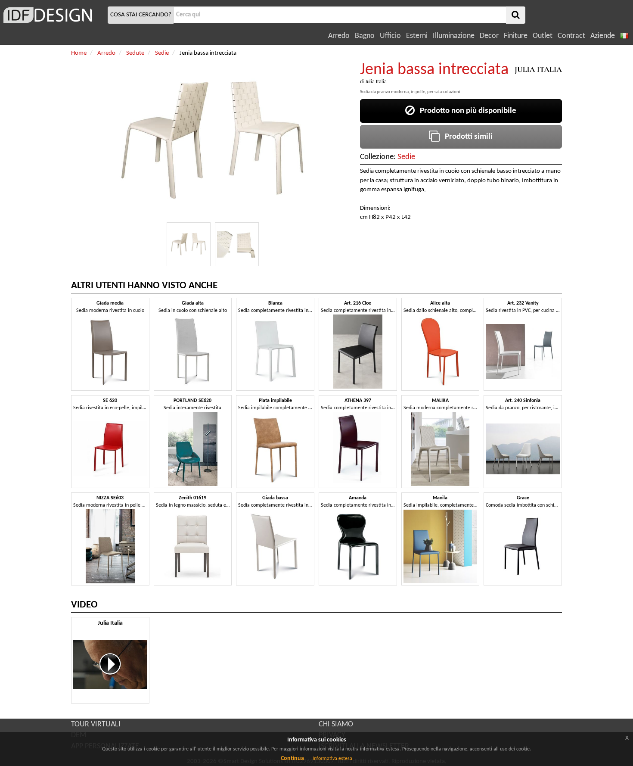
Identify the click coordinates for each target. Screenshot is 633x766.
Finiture (516, 36)
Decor (489, 36)
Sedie (406, 157)
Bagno (365, 36)
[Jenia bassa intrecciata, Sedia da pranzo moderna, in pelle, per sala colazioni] (188, 244)
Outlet (542, 36)
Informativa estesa (332, 758)
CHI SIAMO (336, 724)
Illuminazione (454, 36)
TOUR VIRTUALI (96, 724)
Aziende (602, 36)
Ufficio (390, 36)
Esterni (417, 36)
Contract (571, 36)
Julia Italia (376, 81)
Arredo (339, 36)
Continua (292, 758)
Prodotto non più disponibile (465, 111)
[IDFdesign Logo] (53, 15)
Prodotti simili (466, 137)
